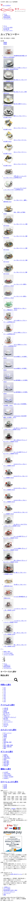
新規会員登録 (6, 17)
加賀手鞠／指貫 (7, 742)
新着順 (5, 44)
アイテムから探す (8, 27)
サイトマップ (6, 893)
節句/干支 (5, 724)
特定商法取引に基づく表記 (10, 890)
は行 (4, 695)
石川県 (5, 785)
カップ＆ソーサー (8, 30)
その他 (5, 726)
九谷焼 (5, 734)
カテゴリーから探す (8, 654)
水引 (4, 743)
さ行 (4, 690)
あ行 (4, 687)
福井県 (5, 788)
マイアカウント (7, 18)
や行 (4, 698)
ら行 (4, 700)
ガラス (5, 737)
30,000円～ (6, 778)
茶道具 (5, 711)
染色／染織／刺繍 (8, 745)
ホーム (5, 14)
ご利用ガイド (6, 15)
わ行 (4, 701)
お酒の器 (5, 708)
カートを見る (7, 5)
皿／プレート (6, 714)
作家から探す (6, 651)
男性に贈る (6, 762)
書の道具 (5, 718)
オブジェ (5, 723)
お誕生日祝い (6, 758)
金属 (4, 739)
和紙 (4, 748)
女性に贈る (6, 764)
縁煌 (4, 894)
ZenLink (13, 808)
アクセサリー (6, 720)
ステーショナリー (8, 721)
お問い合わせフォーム (16, 874)
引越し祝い (6, 756)
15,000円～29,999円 (8, 776)
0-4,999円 (5, 772)
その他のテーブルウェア (9, 717)
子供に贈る (6, 761)
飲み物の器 (6, 29)
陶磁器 (5, 736)
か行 (4, 689)
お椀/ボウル (6, 715)
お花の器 (5, 709)
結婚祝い (5, 755)
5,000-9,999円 (6, 773)
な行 (4, 694)
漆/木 (4, 740)
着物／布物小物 (7, 746)
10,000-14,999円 (7, 775)
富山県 (5, 786)
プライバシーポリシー (9, 891)
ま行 (4, 697)
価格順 (5, 42)
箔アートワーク (7, 733)
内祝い (5, 759)
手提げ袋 (5, 765)
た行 (4, 692)
